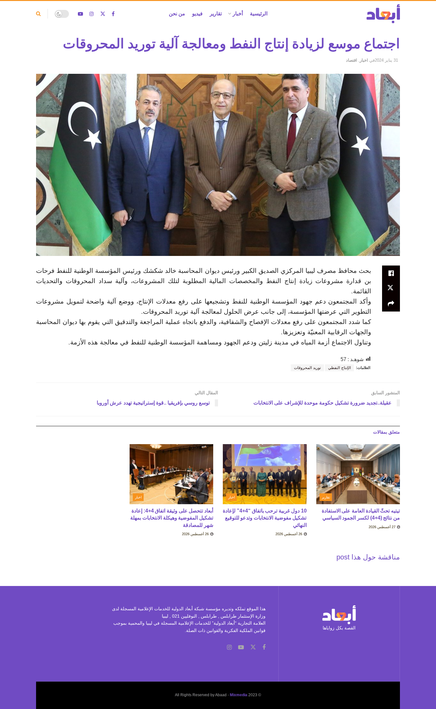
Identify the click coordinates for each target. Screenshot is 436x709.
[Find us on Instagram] (91, 14)
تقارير (216, 13)
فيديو (197, 13)
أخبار (238, 13)
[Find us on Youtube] (80, 14)
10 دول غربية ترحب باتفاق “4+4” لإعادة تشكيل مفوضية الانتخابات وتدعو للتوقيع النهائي (264, 518)
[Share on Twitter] (391, 288)
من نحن (177, 13)
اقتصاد (351, 60)
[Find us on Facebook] (113, 14)
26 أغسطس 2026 (289, 534)
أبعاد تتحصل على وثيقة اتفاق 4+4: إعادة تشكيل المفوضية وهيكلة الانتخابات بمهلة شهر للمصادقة (171, 518)
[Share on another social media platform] (391, 304)
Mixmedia (238, 695)
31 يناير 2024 (386, 60)
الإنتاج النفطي (339, 368)
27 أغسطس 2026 (382, 527)
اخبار (364, 60)
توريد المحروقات (307, 368)
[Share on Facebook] (391, 273)
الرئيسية (258, 13)
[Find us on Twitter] (102, 14)
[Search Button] (38, 14)
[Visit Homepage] (383, 14)
